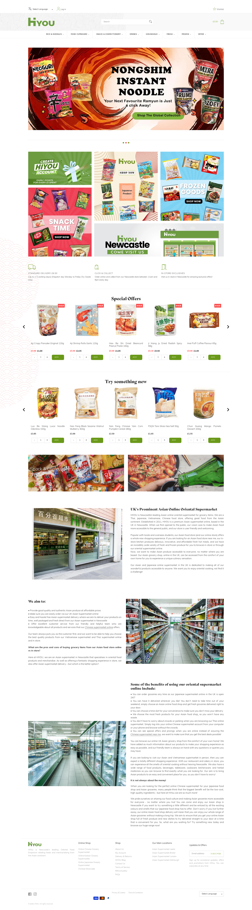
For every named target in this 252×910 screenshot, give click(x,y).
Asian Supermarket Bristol (163, 853)
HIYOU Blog (120, 860)
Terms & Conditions (135, 893)
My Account (120, 853)
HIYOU (36, 904)
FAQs (117, 875)
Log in (63, 9)
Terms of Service (122, 867)
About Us (119, 849)
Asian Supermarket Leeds (163, 849)
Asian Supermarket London (164, 857)
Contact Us (120, 864)
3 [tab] (128, 142)
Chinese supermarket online (99, 627)
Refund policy (121, 871)
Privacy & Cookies (118, 893)
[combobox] (127, 22)
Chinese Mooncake (86, 869)
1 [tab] (123, 142)
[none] (3, 91)
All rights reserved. (46, 904)
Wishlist (220, 9)
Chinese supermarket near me (146, 734)
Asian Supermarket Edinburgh (165, 860)
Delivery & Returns (123, 857)
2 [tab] (126, 142)
